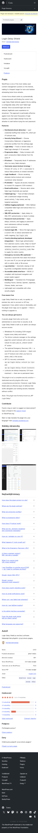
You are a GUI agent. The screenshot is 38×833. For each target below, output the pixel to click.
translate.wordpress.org (20, 421)
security (28, 681)
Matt (3, 793)
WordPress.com (7, 789)
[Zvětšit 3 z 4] (16, 445)
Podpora (7, 73)
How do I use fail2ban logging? (12, 605)
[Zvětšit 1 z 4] (16, 431)
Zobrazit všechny (30, 718)
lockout (29, 678)
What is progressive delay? (11, 518)
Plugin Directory (7, 8)
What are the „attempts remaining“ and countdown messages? (13, 529)
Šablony (22, 761)
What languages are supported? (12, 624)
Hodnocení (7, 59)
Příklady (22, 758)
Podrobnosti (8, 54)
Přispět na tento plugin (9, 746)
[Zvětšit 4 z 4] (34, 467)
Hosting (4, 764)
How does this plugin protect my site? (15, 500)
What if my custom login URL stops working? (10, 561)
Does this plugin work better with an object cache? (11, 617)
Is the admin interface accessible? (13, 611)
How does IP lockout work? (11, 523)
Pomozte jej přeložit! (31, 13)
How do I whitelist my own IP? (12, 536)
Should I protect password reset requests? (10, 581)
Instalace (7, 63)
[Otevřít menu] (35, 3)
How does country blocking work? (13, 588)
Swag (23, 783)
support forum (21, 411)
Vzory (22, 767)
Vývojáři (6, 68)
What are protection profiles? (12, 512)
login (34, 678)
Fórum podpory (7, 732)
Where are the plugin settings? (12, 506)
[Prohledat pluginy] (21, 20)
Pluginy (22, 764)
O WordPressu (7, 758)
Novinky (4, 761)
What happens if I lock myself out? (13, 542)
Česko (8, 808)
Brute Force (22, 678)
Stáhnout (6, 47)
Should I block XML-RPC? (11, 575)
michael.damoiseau (12, 42)
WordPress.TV (7, 783)
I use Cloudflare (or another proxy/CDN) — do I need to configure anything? (15, 568)
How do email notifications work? (13, 594)
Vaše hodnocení (7, 718)
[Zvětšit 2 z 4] (34, 431)
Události (23, 777)
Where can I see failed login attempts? (15, 599)
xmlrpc (33, 681)
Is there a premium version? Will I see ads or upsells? (11, 554)
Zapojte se (23, 774)
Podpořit (23, 780)
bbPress (4, 796)
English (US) (32, 673)
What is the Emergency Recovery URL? (15, 548)
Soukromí (5, 767)
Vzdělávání (5, 774)
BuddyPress (6, 799)
